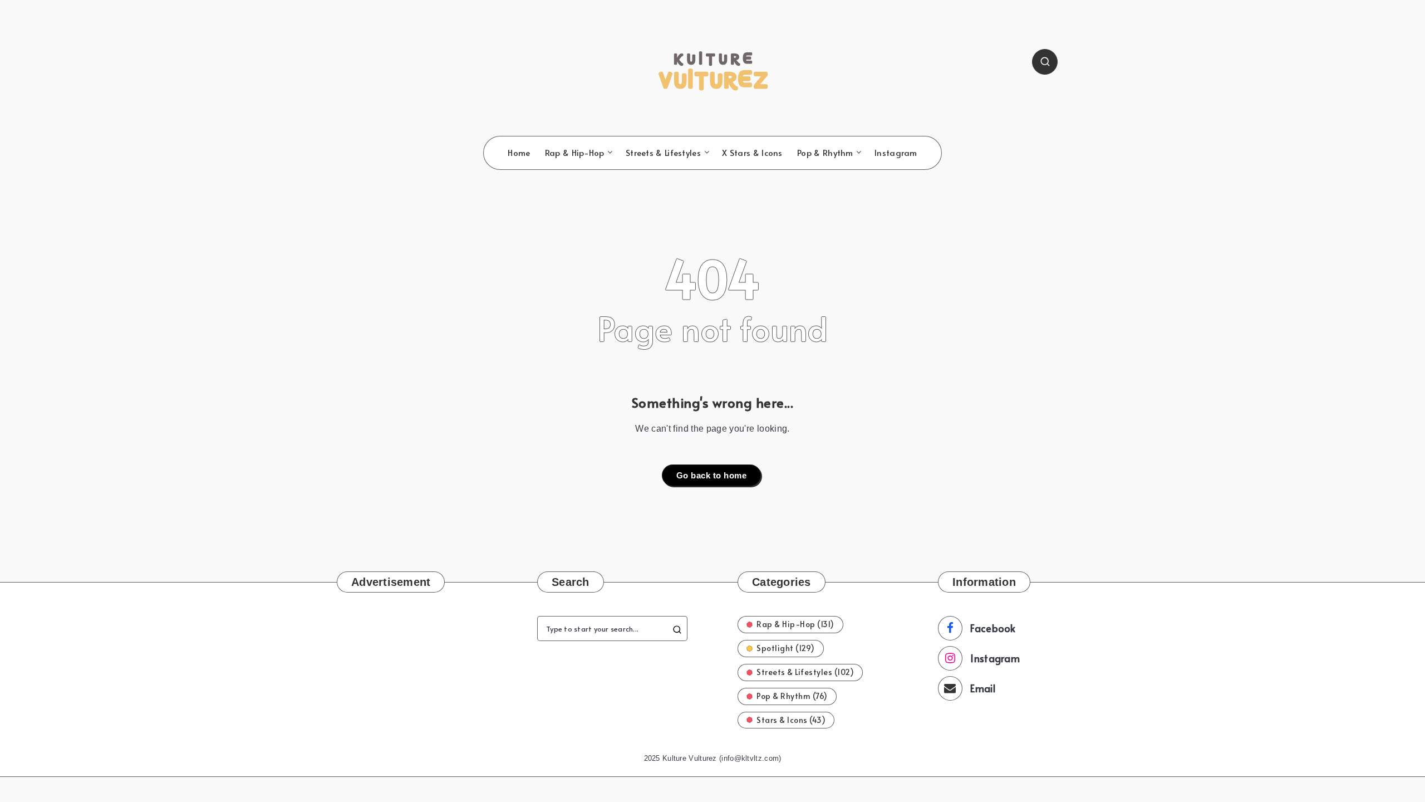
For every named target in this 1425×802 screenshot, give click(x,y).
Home (519, 153)
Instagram (895, 153)
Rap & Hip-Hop (575, 153)
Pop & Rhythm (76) (792, 696)
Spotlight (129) (785, 648)
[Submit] (677, 628)
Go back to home (711, 475)
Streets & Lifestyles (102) (805, 672)
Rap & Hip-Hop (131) (795, 624)
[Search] (1045, 62)
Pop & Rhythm (825, 153)
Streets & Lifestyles (663, 153)
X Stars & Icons (752, 153)
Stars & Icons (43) (790, 720)
